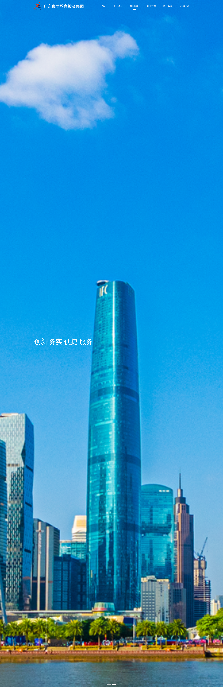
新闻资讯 (134, 6)
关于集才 (118, 6)
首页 (104, 6)
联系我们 (184, 6)
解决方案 (151, 6)
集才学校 (167, 6)
